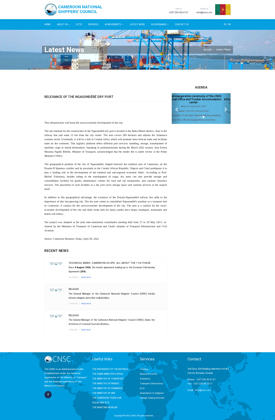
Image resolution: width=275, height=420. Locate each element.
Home (47, 24)
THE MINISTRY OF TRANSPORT (108, 378)
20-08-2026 (73, 277)
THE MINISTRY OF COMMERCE (107, 388)
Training (144, 369)
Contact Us (182, 24)
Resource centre (148, 374)
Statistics (145, 378)
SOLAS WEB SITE (100, 402)
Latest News (137, 24)
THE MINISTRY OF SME (103, 393)
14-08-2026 (73, 329)
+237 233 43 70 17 (202, 383)
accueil (208, 49)
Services (93, 24)
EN (229, 24)
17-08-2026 (73, 303)
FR (225, 24)
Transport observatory (151, 383)
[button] (176, 108)
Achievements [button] (113, 24)
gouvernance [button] (159, 24)
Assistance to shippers (152, 393)
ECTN (79, 24)
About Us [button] (62, 24)
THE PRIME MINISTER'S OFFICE (107, 374)
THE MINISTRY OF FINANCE (105, 383)
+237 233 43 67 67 (205, 379)
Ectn (142, 388)
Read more (86, 277)
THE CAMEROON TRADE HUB (106, 398)
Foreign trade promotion (152, 398)
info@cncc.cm (203, 390)
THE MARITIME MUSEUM (104, 407)
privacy (158, 415)
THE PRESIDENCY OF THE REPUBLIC (110, 369)
